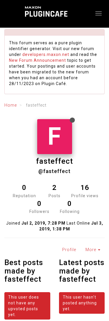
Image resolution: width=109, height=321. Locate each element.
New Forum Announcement (37, 60)
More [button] (91, 249)
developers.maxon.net (45, 54)
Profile (69, 249)
